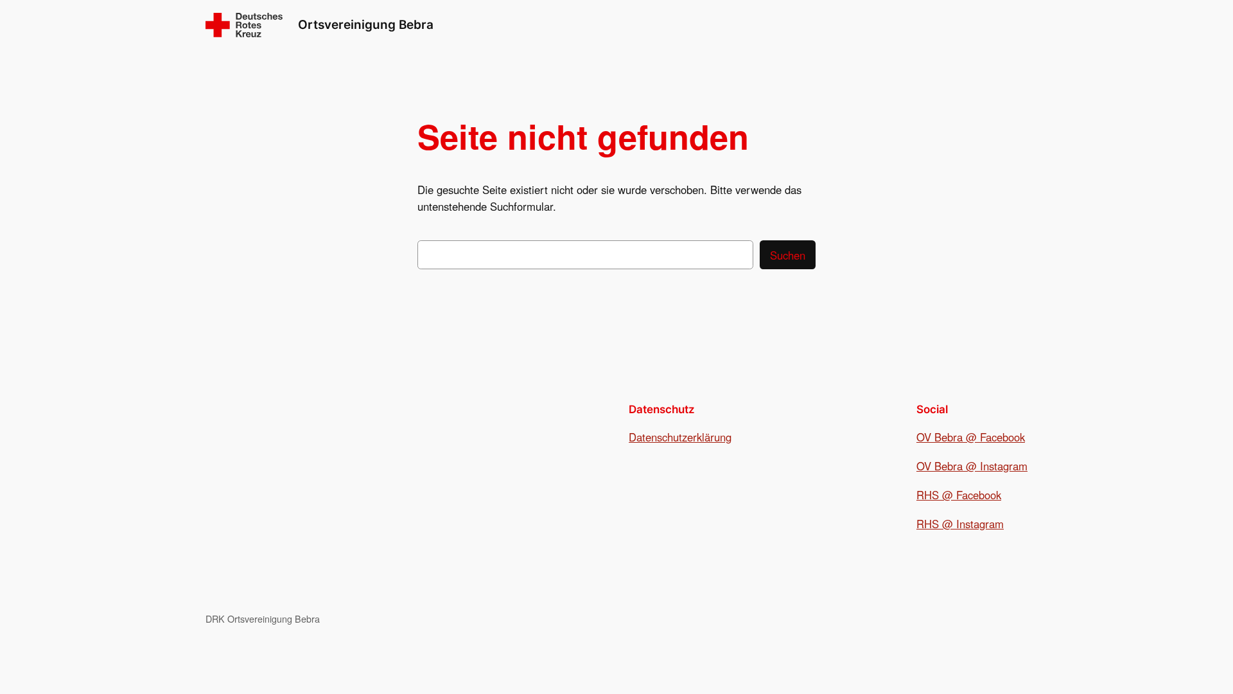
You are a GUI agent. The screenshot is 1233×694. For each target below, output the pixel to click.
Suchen (787, 255)
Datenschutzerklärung (680, 437)
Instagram (1004, 466)
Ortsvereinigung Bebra (365, 24)
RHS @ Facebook (958, 495)
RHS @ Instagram (960, 523)
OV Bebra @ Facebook (970, 437)
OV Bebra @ (948, 466)
